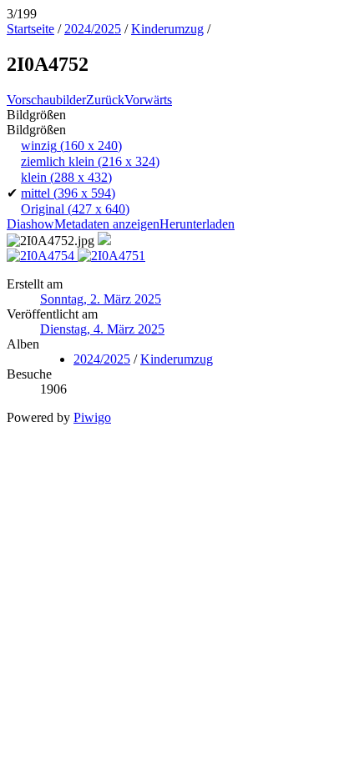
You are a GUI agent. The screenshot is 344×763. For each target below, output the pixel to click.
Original (75, 209)
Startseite (30, 29)
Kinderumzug (167, 29)
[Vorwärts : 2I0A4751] (111, 255)
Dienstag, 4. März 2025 (102, 329)
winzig (71, 145)
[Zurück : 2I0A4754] (42, 255)
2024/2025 (92, 29)
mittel (68, 193)
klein (66, 177)
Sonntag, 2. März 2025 (100, 299)
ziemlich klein (90, 161)
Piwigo (92, 417)
